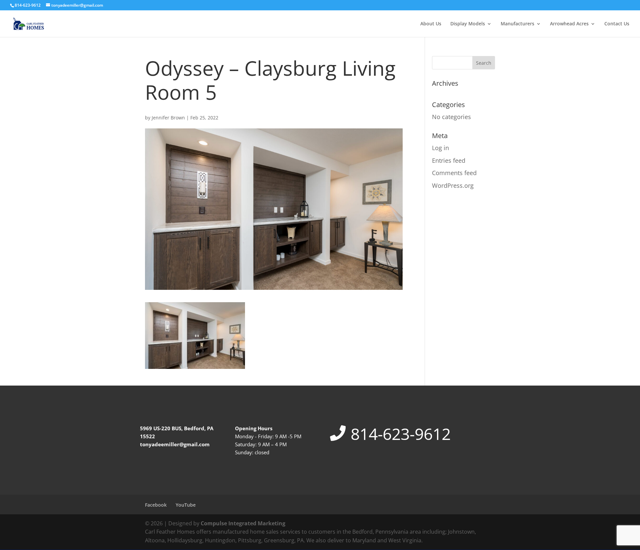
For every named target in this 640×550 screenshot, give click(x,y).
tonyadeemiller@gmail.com (175, 444)
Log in (440, 148)
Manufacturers (517, 24)
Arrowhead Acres (569, 24)
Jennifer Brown (168, 117)
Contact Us (616, 24)
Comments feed (454, 173)
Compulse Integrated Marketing (243, 523)
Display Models (467, 24)
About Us (430, 24)
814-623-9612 (401, 434)
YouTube (186, 505)
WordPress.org (453, 185)
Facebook (156, 505)
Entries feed (448, 160)
